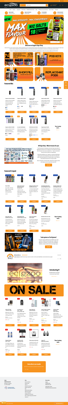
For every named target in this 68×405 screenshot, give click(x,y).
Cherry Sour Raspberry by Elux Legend (32, 217)
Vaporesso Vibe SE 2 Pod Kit (9, 127)
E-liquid (14, 9)
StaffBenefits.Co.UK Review (29, 394)
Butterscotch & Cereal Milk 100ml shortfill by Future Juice (20, 186)
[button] (14, 9)
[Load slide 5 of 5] (57, 42)
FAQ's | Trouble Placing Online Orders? (30, 395)
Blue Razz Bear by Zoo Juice (45, 216)
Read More (48, 246)
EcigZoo (7, 403)
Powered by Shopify (10, 403)
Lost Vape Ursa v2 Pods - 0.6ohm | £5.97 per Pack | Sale (20, 310)
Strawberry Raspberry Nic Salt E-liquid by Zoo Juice (57, 186)
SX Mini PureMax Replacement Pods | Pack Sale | (56, 310)
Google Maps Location (48, 386)
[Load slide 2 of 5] (53, 42)
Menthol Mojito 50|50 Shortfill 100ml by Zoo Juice (21, 217)
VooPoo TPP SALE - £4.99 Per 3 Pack (8, 310)
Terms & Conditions (28, 392)
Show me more (54, 276)
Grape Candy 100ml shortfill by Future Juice (9, 217)
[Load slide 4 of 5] (56, 42)
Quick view (10, 139)
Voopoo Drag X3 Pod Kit (45, 127)
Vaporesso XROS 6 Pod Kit (21, 98)
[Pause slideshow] (61, 42)
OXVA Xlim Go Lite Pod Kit (33, 127)
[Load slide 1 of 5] (52, 42)
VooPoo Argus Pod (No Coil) (33, 340)
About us (26, 384)
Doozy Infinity (7, 185)
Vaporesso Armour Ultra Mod (9, 98)
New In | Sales (51, 9)
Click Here (9, 383)
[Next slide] (59, 42)
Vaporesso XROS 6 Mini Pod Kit (32, 99)
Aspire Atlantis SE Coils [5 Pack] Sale (32, 310)
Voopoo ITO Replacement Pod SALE (45, 341)
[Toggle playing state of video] (40, 280)
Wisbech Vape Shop (28, 387)
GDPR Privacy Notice (28, 391)
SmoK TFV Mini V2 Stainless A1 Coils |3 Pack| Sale (45, 310)
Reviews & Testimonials (28, 386)
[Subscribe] (43, 369)
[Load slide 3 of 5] (55, 42)
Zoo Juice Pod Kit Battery (21, 127)
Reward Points (27, 383)
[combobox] (37, 5)
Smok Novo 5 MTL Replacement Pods (20, 341)
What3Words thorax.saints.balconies (50, 387)
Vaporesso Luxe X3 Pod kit (57, 98)
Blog (25, 388)
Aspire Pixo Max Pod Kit (45, 98)
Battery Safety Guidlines (28, 390)
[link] (34, 256)
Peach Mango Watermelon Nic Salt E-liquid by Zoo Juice (45, 186)
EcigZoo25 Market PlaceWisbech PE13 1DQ (48, 383)
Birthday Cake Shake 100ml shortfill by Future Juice (33, 186)
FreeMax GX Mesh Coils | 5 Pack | (8, 341)
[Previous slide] (51, 42)
